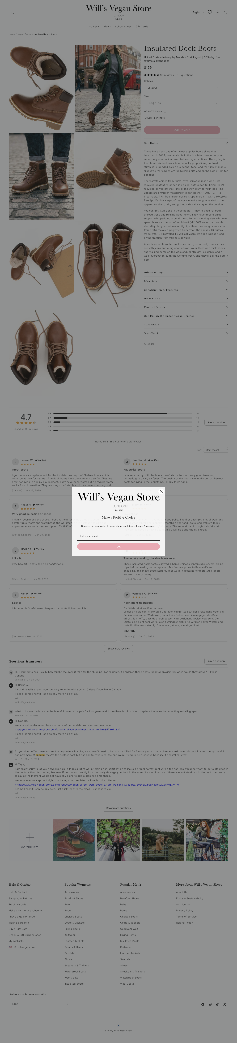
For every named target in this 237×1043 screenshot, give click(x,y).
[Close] (161, 491)
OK (119, 547)
